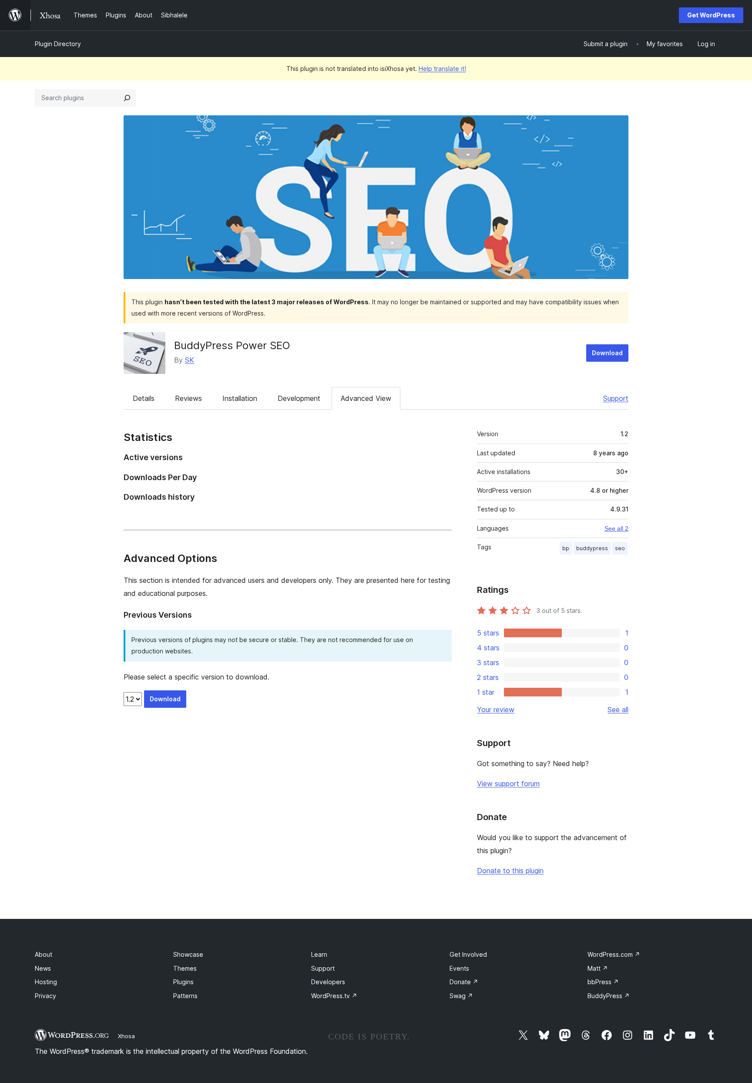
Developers (328, 981)
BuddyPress (609, 995)
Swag (461, 995)
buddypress (592, 548)
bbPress (603, 981)
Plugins (183, 981)
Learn (319, 954)
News (43, 968)
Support (615, 398)
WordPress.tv (334, 995)
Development (299, 398)
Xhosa (126, 1036)
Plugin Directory (58, 43)
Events (459, 968)
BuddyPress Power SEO (232, 345)
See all (618, 709)
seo (620, 548)
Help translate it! (442, 68)
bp (565, 548)
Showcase (188, 954)
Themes (185, 968)
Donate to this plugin (510, 870)
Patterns (185, 995)
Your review (495, 709)
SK (189, 360)
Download (607, 353)
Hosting (46, 981)
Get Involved (468, 954)
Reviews (188, 398)
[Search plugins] (127, 98)
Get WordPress (711, 15)
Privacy (45, 995)
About (43, 954)
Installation (239, 398)
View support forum (508, 783)
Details (143, 398)
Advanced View (366, 398)
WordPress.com (614, 954)
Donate (464, 981)
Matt (598, 968)
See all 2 (616, 528)
